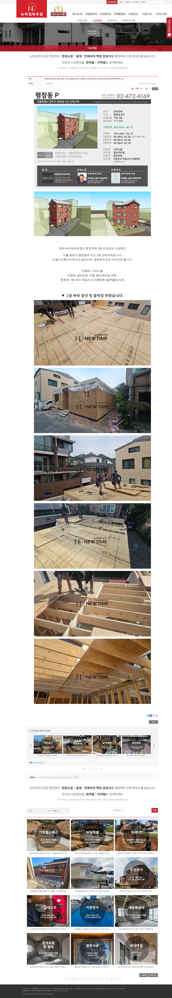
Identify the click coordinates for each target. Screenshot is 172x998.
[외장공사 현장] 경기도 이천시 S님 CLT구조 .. (136, 891)
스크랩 (140, 88)
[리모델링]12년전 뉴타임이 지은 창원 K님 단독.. (92, 891)
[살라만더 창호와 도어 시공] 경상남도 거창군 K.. (92, 967)
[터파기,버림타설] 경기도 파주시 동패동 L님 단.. (92, 853)
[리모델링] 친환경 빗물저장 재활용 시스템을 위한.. (48, 891)
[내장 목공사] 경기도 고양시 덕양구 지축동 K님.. (136, 929)
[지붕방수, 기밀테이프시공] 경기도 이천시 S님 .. (92, 929)
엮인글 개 (41, 763)
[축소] (156, 88)
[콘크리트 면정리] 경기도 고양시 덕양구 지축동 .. (48, 967)
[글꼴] (148, 88)
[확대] (153, 88)
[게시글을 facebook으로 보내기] (151, 715)
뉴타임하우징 (49, 83)
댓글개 (34, 763)
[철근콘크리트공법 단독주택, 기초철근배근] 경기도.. (48, 853)
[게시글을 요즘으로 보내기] (156, 715)
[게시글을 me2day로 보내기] (153, 715)
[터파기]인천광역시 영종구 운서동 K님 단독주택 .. (136, 853)
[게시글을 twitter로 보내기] (148, 715)
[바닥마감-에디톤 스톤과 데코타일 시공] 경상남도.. (136, 967)
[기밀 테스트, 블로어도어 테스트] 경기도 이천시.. (48, 929)
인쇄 (134, 88)
